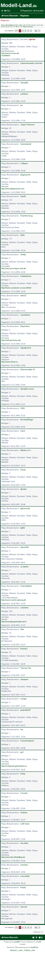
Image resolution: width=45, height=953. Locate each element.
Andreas (23, 812)
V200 (22, 408)
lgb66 (22, 528)
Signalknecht (25, 348)
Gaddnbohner (26, 276)
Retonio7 (24, 649)
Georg (23, 470)
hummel (23, 907)
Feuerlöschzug (26, 216)
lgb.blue (23, 489)
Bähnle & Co (25, 450)
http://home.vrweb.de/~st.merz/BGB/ (16, 288)
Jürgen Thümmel (27, 125)
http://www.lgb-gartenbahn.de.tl (13, 622)
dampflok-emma (27, 389)
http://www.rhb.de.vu (9, 362)
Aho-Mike (24, 843)
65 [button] (36, 31)
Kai (21, 729)
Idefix (22, 235)
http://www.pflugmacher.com (12, 189)
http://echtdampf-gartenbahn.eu (14, 766)
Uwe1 (22, 431)
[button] (16, 30)
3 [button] (25, 31)
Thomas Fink (25, 668)
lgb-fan (32, 39)
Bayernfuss (25, 326)
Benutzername (8, 36)
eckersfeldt (24, 876)
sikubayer (24, 679)
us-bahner (24, 567)
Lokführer (24, 94)
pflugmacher (25, 175)
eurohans (24, 865)
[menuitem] (7, 11)
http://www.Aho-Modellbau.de (13, 857)
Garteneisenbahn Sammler (31, 63)
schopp (23, 699)
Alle (21, 25)
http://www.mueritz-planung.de (13, 600)
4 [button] (28, 31)
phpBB (16, 942)
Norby (22, 774)
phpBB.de (34, 947)
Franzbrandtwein (27, 741)
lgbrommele (25, 508)
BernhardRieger (26, 420)
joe (21, 105)
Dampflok (24, 83)
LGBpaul (24, 163)
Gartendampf (25, 144)
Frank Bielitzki (26, 586)
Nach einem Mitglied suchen (9, 25)
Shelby (23, 254)
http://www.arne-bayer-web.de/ (13, 268)
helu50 (23, 196)
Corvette (23, 793)
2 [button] (22, 31)
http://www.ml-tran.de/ (10, 53)
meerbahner (25, 315)
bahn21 (23, 295)
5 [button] (30, 31)
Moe (22, 629)
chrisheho (24, 608)
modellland (5, 55)
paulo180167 (25, 710)
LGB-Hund (24, 824)
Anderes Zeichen (28, 26)
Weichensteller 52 (27, 369)
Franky (23, 887)
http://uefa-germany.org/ (11, 340)
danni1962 (24, 547)
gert (22, 752)
